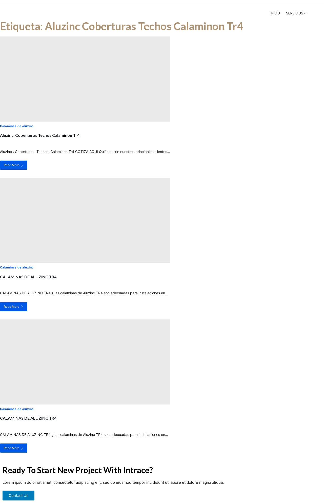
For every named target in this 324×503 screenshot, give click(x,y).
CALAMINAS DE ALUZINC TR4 (28, 276)
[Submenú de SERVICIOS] (305, 13)
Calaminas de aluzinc (17, 126)
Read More (11, 165)
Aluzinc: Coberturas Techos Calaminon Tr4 (39, 135)
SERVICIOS (294, 13)
